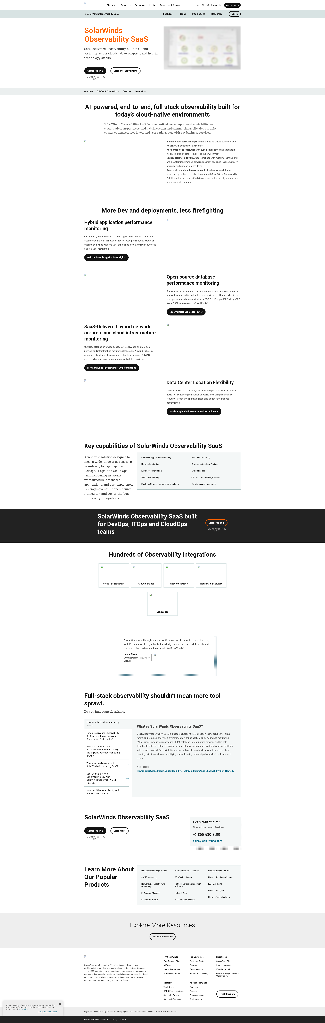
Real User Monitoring (200, 457)
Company (194, 987)
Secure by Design (171, 995)
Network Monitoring (150, 464)
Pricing (152, 5)
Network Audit (181, 893)
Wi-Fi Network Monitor (185, 899)
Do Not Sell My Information (165, 1012)
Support (193, 965)
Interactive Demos (172, 969)
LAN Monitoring (215, 884)
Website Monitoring (150, 477)
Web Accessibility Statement (141, 1012)
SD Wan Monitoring (183, 877)
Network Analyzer (216, 890)
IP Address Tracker (149, 899)
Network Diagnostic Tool (219, 871)
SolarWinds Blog (223, 961)
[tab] (108, 724)
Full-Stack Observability (108, 91)
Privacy (103, 1012)
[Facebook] (218, 983)
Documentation (196, 969)
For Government (197, 995)
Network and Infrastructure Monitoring (153, 885)
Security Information (172, 999)
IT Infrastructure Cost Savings (204, 464)
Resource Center (223, 965)
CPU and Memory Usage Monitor (206, 477)
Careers (193, 991)
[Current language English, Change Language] (202, 5)
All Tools (167, 965)
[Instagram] (223, 983)
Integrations (198, 14)
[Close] (60, 1004)
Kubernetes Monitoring (151, 471)
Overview (88, 91)
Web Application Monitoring (187, 871)
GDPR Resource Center (174, 991)
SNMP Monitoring (149, 877)
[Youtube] (234, 983)
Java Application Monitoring (203, 484)
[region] (33, 1008)
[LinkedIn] (239, 983)
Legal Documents (91, 1012)
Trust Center (169, 987)
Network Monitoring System (220, 877)
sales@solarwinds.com (207, 840)
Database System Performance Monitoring (160, 484)
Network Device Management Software (188, 885)
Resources (216, 14)
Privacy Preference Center (47, 1012)
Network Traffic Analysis (219, 897)
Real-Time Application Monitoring (156, 457)
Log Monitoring (198, 471)
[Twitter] (228, 983)
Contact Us (215, 5)
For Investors (196, 999)
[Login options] (207, 5)
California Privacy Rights (118, 1012)
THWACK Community (199, 973)
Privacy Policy (23, 1009)
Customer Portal (197, 961)
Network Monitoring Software (154, 871)
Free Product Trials (172, 961)
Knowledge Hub (223, 969)
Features (168, 14)
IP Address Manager (150, 893)
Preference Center (172, 973)
